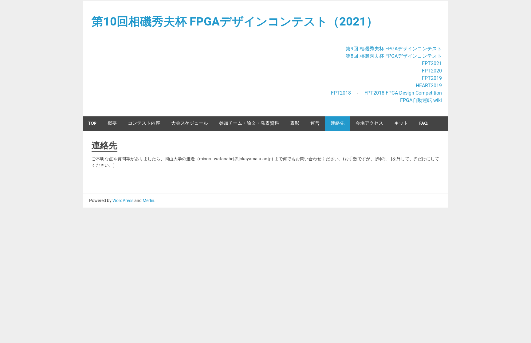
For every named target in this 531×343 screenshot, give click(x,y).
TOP (92, 123)
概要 (112, 123)
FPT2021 (432, 63)
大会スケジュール (189, 123)
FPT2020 (432, 71)
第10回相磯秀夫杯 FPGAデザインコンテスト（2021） (235, 21)
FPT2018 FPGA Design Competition (403, 93)
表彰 (294, 123)
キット (401, 123)
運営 (315, 123)
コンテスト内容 (144, 123)
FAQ (423, 123)
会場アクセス (369, 123)
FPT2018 (341, 93)
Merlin (148, 200)
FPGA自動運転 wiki (421, 100)
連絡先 (337, 123)
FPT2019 (432, 78)
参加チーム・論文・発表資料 (249, 123)
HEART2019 (429, 85)
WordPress (122, 200)
